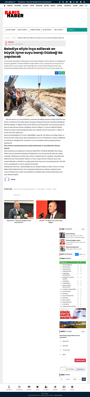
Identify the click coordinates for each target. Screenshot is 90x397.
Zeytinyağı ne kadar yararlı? (74, 249)
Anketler (55, 390)
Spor (64, 354)
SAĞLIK (59, 6)
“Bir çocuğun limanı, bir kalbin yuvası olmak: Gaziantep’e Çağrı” (75, 236)
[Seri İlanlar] (73, 1)
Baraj (54, 189)
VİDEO (81, 6)
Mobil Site (9, 390)
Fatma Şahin (40, 189)
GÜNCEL (10, 6)
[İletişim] (67, 1)
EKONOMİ (18, 6)
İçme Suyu (17, 195)
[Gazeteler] (77, 1)
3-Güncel (66, 350)
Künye (72, 390)
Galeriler (29, 390)
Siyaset (65, 346)
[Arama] (63, 1)
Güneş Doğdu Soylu (73, 240)
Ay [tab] (84, 254)
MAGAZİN (39, 6)
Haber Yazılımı (58, 395)
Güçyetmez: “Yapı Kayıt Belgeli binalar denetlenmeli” (35, 2)
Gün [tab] (77, 254)
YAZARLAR (67, 6)
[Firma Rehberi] (70, 1)
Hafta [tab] (80, 254)
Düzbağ (48, 189)
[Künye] (80, 1)
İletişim (64, 390)
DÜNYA (53, 6)
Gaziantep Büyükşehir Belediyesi (24, 189)
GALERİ (75, 6)
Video (37, 390)
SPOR (32, 6)
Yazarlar (46, 390)
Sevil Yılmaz (70, 234)
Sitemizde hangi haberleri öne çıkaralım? (70, 336)
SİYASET (25, 6)
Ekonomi (66, 341)
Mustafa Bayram (72, 247)
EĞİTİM (46, 6)
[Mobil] (59, 1)
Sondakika (19, 390)
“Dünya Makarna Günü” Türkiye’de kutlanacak (75, 243)
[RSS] (84, 1)
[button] (86, 5)
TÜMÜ (82, 229)
